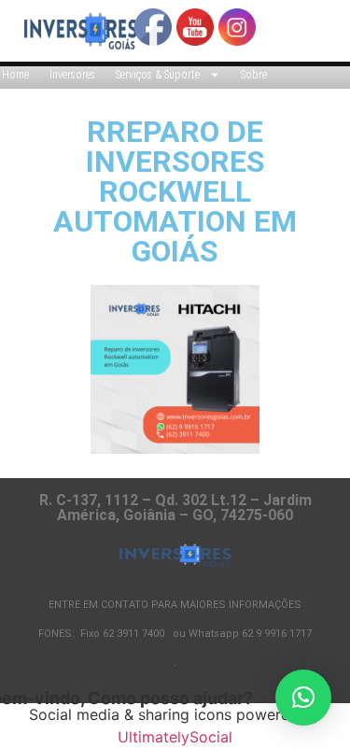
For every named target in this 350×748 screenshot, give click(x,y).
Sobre (254, 74)
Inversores (72, 74)
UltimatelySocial (175, 736)
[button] (303, 698)
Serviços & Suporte (158, 74)
